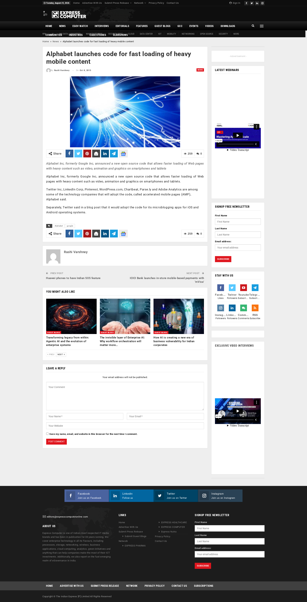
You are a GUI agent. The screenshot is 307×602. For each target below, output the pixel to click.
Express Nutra (169, 531)
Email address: (223, 241)
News (62, 26)
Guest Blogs (162, 26)
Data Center (146, 33)
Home (76, 3)
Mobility (171, 33)
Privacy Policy (156, 3)
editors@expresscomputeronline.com (67, 517)
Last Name (221, 228)
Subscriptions (203, 585)
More (236, 33)
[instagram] (262, 2)
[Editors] (44, 517)
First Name (221, 215)
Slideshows (120, 35)
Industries (76, 35)
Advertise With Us (92, 3)
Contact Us (173, 3)
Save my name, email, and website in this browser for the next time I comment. (93, 434)
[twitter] (252, 2)
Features (142, 26)
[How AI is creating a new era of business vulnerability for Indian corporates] (179, 316)
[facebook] (246, 2)
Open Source (206, 33)
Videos (209, 26)
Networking (188, 33)
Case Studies (98, 35)
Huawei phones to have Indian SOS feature (73, 278)
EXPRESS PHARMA (135, 545)
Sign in (236, 3)
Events (193, 26)
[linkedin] (257, 2)
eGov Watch (80, 26)
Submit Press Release (117, 3)
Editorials (122, 26)
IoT (159, 33)
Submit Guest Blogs (136, 536)
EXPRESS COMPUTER (173, 527)
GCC (179, 26)
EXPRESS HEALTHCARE (174, 522)
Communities (53, 35)
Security (223, 33)
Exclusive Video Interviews (234, 345)
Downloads (228, 26)
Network (138, 3)
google (70, 226)
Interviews (102, 26)
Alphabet (59, 226)
